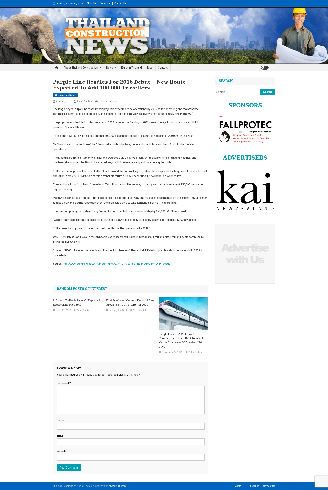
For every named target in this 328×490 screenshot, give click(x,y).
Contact (163, 67)
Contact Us (120, 3)
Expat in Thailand (131, 67)
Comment (64, 383)
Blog (150, 67)
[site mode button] (265, 68)
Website (61, 451)
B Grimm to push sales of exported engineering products (76, 302)
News (109, 67)
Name (60, 420)
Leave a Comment (108, 101)
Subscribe (105, 3)
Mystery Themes (118, 486)
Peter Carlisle (84, 101)
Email (60, 435)
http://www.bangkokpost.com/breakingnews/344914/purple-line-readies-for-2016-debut (116, 263)
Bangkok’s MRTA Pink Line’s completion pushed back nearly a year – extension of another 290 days (181, 340)
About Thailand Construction (81, 67)
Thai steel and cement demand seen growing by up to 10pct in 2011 (130, 302)
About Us (91, 3)
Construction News (65, 95)
